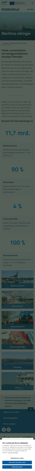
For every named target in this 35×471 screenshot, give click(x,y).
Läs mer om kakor (13, 452)
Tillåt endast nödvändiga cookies (17, 462)
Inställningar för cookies (17, 458)
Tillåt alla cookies (17, 467)
